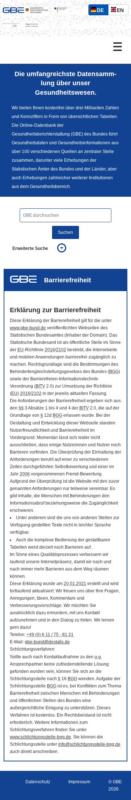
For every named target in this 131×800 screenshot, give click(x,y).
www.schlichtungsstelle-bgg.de (40, 737)
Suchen (65, 232)
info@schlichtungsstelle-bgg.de (89, 744)
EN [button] (122, 11)
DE (102, 11)
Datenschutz (37, 781)
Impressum (79, 781)
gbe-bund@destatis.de (47, 641)
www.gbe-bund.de (28, 327)
